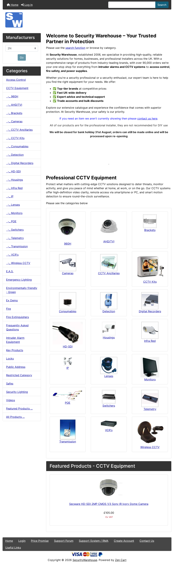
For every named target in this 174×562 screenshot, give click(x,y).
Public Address (15, 367)
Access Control (16, 79)
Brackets (149, 230)
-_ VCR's (12, 254)
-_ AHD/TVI (14, 104)
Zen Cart (120, 560)
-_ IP (9, 196)
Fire (8, 308)
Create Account (124, 540)
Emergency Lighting (19, 279)
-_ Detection (15, 154)
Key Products (14, 350)
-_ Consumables (17, 146)
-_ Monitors (14, 213)
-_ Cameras (14, 121)
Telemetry (150, 409)
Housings (109, 337)
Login (21, 540)
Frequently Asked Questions (17, 327)
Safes (9, 383)
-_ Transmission (17, 246)
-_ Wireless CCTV (18, 263)
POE (67, 402)
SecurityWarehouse (85, 560)
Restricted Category (19, 375)
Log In (28, 4)
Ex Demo (12, 300)
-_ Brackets (14, 113)
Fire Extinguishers (17, 317)
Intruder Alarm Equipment (15, 340)
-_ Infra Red (14, 188)
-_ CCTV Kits (15, 138)
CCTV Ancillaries (109, 273)
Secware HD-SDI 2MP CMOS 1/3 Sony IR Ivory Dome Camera (108, 504)
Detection (108, 311)
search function (75, 47)
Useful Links (13, 547)
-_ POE (11, 221)
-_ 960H (12, 96)
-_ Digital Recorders (19, 163)
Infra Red (150, 341)
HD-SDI (68, 346)
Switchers (108, 405)
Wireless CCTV (150, 447)
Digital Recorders (150, 311)
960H (67, 243)
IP (67, 368)
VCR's (108, 430)
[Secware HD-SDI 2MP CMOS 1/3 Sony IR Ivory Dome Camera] (109, 487)
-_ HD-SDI (13, 171)
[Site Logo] (87, 20)
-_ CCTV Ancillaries (19, 129)
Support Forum (63, 540)
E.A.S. (9, 271)
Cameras (67, 273)
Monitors (150, 379)
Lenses (108, 376)
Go (22, 57)
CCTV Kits (150, 281)
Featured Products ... (19, 408)
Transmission (67, 441)
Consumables (67, 311)
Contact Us (147, 540)
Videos (10, 400)
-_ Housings (14, 179)
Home (14, 4)
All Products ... (15, 417)
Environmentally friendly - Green (21, 290)
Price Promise (40, 540)
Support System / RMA (93, 540)
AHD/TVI (108, 241)
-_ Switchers (15, 229)
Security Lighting (17, 392)
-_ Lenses (13, 204)
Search (162, 4)
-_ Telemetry (15, 238)
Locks (10, 358)
